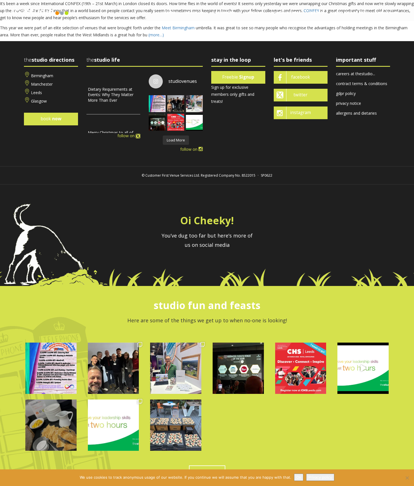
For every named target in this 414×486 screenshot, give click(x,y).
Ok (298, 477)
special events (286, 12)
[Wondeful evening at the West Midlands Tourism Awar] (157, 122)
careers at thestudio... (355, 73)
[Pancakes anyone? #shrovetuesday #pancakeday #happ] (51, 425)
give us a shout (349, 12)
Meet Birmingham (178, 27)
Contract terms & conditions (361, 83)
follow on (126, 135)
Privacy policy (320, 477)
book (51, 119)
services (253, 12)
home (169, 12)
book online (387, 12)
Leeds (36, 92)
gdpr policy (346, 93)
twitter (300, 95)
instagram (300, 113)
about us (194, 12)
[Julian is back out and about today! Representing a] (194, 103)
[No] (407, 478)
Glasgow (39, 101)
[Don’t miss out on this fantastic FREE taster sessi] (113, 425)
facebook (300, 77)
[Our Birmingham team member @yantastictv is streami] (157, 103)
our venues (224, 12)
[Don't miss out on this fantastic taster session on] (194, 122)
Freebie (238, 77)
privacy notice (348, 103)
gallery (317, 12)
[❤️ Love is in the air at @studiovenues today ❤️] (175, 425)
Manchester (42, 84)
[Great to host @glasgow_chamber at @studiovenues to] (175, 103)
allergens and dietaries (356, 113)
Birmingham (42, 75)
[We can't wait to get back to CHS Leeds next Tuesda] (175, 122)
